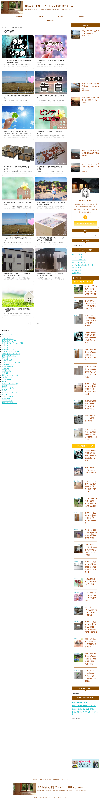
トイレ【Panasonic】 (79, 260)
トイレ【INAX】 (77, 257)
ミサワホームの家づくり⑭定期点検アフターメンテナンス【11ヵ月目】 (90, 372)
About (41, 16)
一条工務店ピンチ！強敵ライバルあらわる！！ (90, 581)
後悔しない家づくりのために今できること (17, 131)
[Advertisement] (85, 61)
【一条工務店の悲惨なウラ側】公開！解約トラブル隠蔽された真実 (90, 338)
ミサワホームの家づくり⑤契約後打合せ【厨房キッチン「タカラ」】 (90, 567)
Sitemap (81, 16)
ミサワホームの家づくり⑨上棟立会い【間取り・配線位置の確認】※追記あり (91, 627)
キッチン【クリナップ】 (80, 262)
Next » (39, 323)
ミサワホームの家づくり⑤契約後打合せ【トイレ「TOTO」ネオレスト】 (91, 434)
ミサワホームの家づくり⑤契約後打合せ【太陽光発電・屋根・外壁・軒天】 (90, 659)
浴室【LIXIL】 (76, 273)
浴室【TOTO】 (77, 270)
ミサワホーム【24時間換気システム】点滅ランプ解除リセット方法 (90, 320)
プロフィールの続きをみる (85, 223)
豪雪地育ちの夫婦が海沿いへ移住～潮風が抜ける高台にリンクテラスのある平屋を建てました (62, 790)
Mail (61, 16)
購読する (78, 278)
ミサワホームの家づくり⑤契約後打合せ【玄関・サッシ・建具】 (90, 355)
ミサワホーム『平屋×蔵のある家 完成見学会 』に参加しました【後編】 (91, 550)
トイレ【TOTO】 (77, 254)
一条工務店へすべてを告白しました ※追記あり (90, 470)
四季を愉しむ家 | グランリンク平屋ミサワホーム (49, 6)
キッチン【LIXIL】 (78, 268)
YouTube (51, 20)
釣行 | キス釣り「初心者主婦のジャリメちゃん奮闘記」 (90, 86)
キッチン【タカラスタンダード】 (83, 265)
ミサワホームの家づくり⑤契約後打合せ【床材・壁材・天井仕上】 (90, 389)
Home (20, 16)
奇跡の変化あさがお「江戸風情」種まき (90, 418)
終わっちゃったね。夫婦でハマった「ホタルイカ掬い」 (90, 166)
